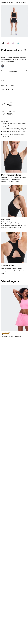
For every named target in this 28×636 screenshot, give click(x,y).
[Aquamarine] (18, 43)
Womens (4, 2)
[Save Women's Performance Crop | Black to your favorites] (25, 50)
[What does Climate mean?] (14, 111)
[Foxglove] (13, 43)
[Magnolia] (8, 43)
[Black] (3, 43)
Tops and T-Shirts (20, 2)
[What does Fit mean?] (11, 102)
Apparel (10, 2)
